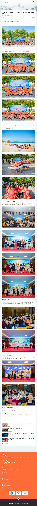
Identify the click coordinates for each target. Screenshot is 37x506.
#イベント (12, 15)
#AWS (6, 416)
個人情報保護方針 (15, 501)
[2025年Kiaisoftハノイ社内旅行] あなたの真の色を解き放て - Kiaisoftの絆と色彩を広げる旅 (21, 439)
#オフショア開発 (4, 15)
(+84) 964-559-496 (6, 472)
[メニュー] (35, 1)
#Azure (9, 416)
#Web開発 (4, 414)
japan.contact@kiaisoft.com (7, 479)
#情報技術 (26, 414)
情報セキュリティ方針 (21, 501)
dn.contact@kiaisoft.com (7, 485)
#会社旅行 (8, 15)
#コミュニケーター (31, 414)
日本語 (33, 1)
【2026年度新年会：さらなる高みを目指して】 (15, 428)
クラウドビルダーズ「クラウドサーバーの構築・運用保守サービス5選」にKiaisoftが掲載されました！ (21, 434)
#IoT (3, 416)
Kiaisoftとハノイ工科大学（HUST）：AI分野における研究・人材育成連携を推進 (20, 423)
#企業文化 (21, 414)
